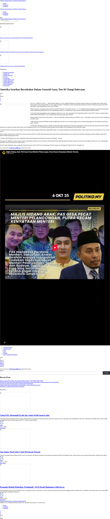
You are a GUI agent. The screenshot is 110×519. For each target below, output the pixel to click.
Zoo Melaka (6, 78)
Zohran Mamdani (7, 84)
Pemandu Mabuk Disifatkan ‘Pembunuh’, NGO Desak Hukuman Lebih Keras (32, 487)
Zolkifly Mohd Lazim (8, 79)
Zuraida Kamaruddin (8, 72)
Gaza (4, 350)
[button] (1, 17)
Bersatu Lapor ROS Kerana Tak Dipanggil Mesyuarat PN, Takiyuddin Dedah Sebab (16, 37)
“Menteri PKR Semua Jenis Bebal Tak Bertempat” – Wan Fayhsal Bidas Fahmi (20, 385)
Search (1, 370)
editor (1, 425)
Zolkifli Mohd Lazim (8, 82)
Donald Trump (7, 349)
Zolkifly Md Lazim (8, 81)
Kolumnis (5, 5)
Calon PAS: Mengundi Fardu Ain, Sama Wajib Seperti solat (24, 415)
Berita (4, 3)
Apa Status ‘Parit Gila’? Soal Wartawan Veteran (20, 452)
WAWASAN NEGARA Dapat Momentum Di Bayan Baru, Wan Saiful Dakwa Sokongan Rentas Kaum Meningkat (29, 382)
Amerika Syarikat (7, 347)
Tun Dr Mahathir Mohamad (10, 354)
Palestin (5, 353)
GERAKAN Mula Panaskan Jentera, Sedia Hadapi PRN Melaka (12, 66)
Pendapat (5, 6)
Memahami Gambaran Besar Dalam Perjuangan (12, 386)
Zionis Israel (6, 85)
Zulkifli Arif (6, 74)
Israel (4, 351)
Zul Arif (5, 76)
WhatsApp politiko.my (15, 148)
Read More (3, 428)
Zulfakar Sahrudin (7, 75)
